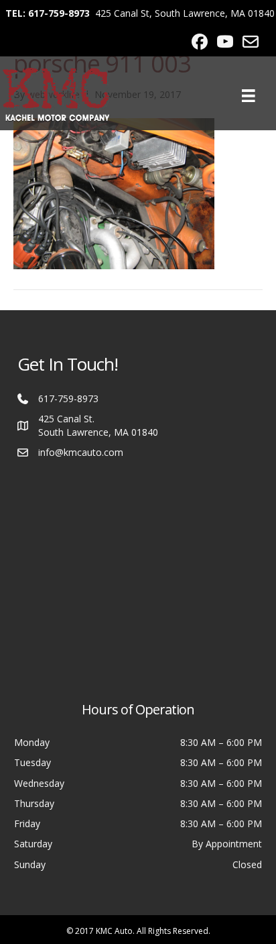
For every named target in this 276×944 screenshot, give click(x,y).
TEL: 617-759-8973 (47, 13)
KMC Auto (114, 931)
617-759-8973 (68, 398)
